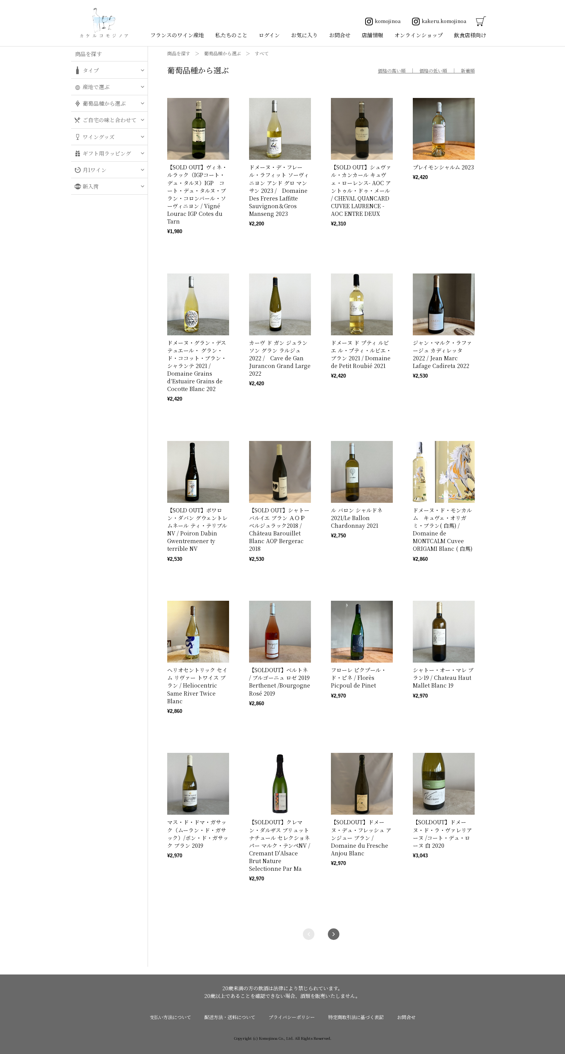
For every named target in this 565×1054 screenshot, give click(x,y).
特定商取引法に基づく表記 (356, 1017)
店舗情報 (372, 35)
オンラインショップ (418, 35)
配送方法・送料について (229, 1017)
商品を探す (178, 53)
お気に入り (304, 35)
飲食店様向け (470, 35)
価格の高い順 (391, 70)
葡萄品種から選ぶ (222, 53)
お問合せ (340, 35)
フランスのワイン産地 (177, 35)
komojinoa (387, 21)
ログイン (269, 35)
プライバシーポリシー (292, 1017)
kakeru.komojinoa (444, 21)
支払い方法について (170, 1017)
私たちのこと (231, 35)
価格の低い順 (433, 70)
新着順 (468, 70)
